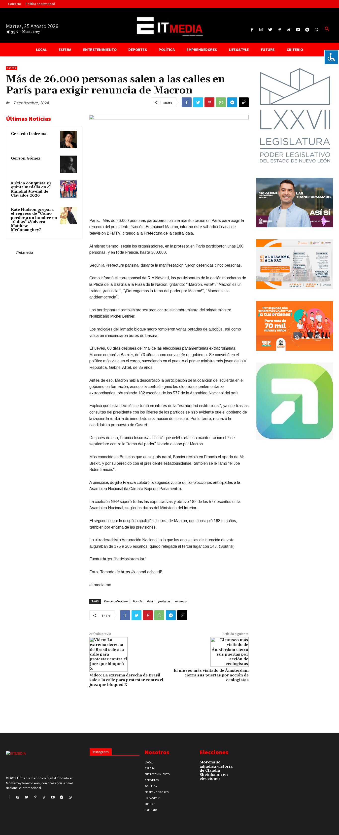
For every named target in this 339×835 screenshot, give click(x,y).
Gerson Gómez (25, 158)
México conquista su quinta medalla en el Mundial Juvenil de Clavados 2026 (31, 189)
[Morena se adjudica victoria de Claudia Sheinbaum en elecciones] (244, 764)
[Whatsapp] (316, 30)
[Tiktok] (288, 30)
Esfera (11, 68)
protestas (164, 601)
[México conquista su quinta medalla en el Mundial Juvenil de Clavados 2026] (68, 189)
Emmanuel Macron (116, 601)
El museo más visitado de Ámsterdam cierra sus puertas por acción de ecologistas (211, 675)
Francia (137, 601)
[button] (327, 29)
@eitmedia (24, 252)
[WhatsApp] (221, 102)
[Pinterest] (279, 30)
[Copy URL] (244, 102)
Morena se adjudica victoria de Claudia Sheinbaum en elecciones (216, 770)
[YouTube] (298, 30)
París (150, 601)
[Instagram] (261, 30)
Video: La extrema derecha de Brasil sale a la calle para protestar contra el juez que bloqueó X (126, 680)
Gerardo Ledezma (28, 133)
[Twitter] (270, 30)
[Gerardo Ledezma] (68, 139)
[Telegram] (307, 30)
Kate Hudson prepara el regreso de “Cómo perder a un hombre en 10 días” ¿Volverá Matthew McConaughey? (34, 220)
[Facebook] (252, 30)
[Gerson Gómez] (68, 164)
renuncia (180, 601)
